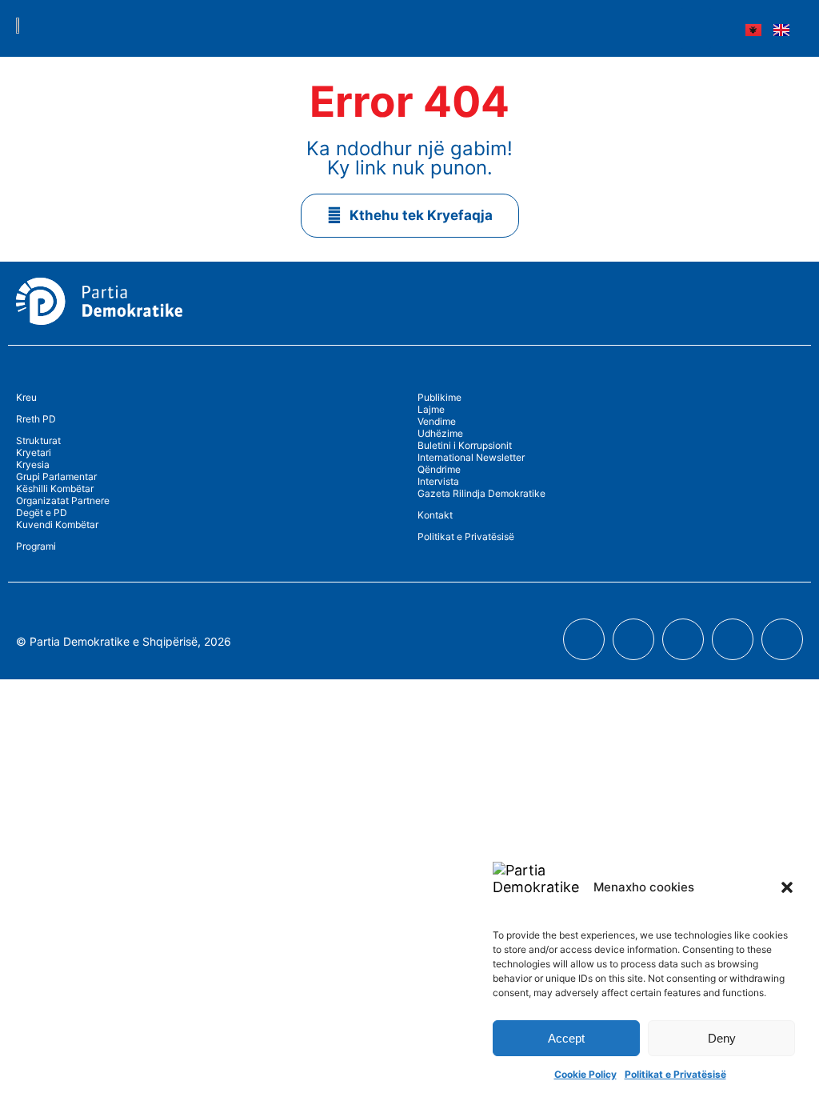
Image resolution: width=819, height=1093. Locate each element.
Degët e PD (41, 512)
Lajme (431, 409)
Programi (36, 546)
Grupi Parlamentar (56, 476)
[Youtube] (633, 639)
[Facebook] (584, 639)
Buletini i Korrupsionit (464, 445)
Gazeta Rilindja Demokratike (481, 493)
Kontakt (435, 515)
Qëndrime (439, 469)
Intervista (438, 481)
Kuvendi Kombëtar (57, 524)
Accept (566, 1038)
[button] (787, 887)
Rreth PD (36, 419)
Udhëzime (440, 433)
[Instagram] (683, 639)
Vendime (436, 421)
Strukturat (38, 440)
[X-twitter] (732, 639)
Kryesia (33, 464)
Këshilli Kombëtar (55, 488)
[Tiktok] (782, 639)
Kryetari (33, 452)
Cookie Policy (585, 1074)
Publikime (439, 397)
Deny (722, 1038)
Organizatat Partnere (63, 500)
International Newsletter (471, 457)
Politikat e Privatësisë (675, 1074)
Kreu (26, 397)
